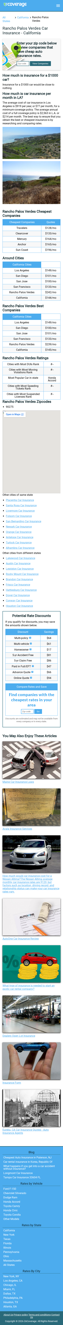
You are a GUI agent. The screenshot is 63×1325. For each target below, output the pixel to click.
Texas (6, 1239)
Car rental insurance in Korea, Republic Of (27, 1161)
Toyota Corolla (12, 1214)
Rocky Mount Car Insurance (22, 574)
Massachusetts (12, 1260)
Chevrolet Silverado (14, 1193)
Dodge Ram (10, 1197)
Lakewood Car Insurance (20, 558)
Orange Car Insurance (18, 532)
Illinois (7, 1247)
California (23, 17)
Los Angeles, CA (12, 1280)
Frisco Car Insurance (18, 584)
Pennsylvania (11, 1252)
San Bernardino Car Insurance (23, 521)
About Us (8, 1314)
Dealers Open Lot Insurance (19, 1035)
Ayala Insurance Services (17, 828)
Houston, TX (10, 1302)
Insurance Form (12, 1082)
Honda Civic (10, 1210)
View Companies (40, 63)
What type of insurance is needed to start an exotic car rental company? (29, 987)
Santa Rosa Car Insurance (21, 505)
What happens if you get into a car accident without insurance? (29, 1167)
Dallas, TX (9, 1293)
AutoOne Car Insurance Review (21, 938)
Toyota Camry (11, 1206)
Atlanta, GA (10, 1306)
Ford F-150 (9, 1188)
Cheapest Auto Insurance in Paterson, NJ (27, 1157)
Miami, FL (9, 1289)
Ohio (6, 1256)
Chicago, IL (9, 1285)
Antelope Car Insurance (19, 537)
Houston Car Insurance (19, 605)
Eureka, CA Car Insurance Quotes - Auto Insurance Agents (26, 1131)
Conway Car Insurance (19, 600)
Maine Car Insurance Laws (18, 781)
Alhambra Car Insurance (20, 547)
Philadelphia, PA (13, 1297)
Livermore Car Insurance (20, 510)
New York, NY (11, 1276)
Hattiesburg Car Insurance (21, 590)
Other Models (11, 1219)
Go (38, 711)
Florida (7, 1243)
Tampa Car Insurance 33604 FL (22, 1177)
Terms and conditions (39, 1314)
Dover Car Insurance (18, 595)
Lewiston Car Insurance (20, 568)
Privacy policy (21, 1314)
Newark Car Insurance (19, 526)
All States (9, 1264)
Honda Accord (11, 1201)
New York (8, 1234)
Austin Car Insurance (18, 563)
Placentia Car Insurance (20, 500)
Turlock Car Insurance (19, 542)
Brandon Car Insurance (19, 579)
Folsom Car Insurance (19, 516)
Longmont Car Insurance (18, 1173)
